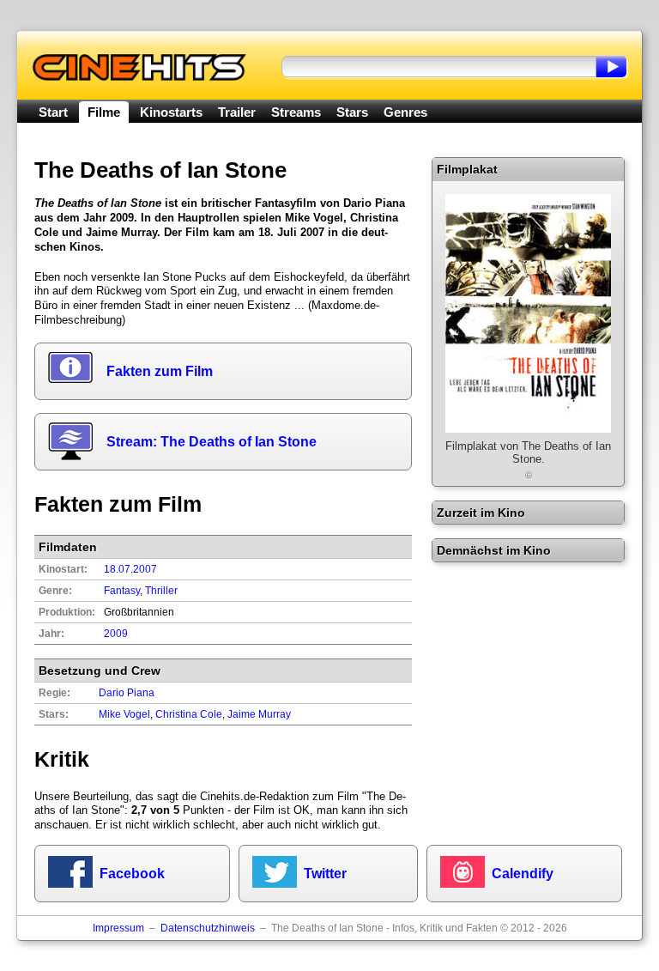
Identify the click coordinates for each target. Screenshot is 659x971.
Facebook (132, 873)
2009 (116, 634)
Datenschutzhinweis (207, 928)
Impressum (118, 928)
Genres (405, 112)
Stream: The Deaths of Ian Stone (211, 441)
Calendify (522, 873)
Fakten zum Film (159, 371)
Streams (296, 112)
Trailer (237, 112)
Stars (352, 112)
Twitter (325, 873)
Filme (104, 112)
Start (53, 112)
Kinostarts (171, 112)
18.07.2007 (130, 569)
